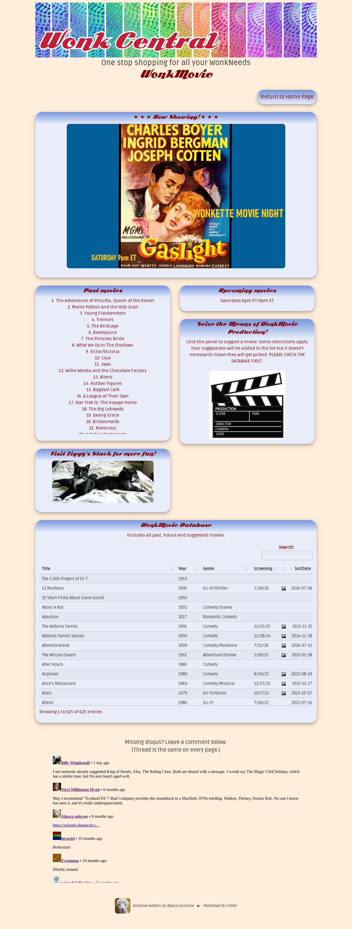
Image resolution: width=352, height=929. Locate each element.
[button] (171, 568)
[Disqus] (176, 818)
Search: (287, 547)
